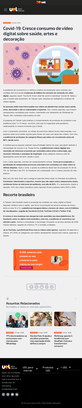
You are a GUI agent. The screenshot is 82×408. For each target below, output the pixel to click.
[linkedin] (17, 394)
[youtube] (12, 394)
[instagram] (8, 394)
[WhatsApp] (47, 287)
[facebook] (3, 394)
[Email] (52, 287)
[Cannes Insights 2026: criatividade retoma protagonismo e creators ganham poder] (51, 313)
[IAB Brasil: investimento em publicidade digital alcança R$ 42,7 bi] (27, 313)
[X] (36, 287)
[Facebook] (31, 287)
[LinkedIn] (42, 287)
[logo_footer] (9, 365)
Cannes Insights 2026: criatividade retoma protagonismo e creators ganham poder (50, 341)
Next (72, 299)
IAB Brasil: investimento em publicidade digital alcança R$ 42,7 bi (25, 340)
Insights (7, 23)
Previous (11, 299)
